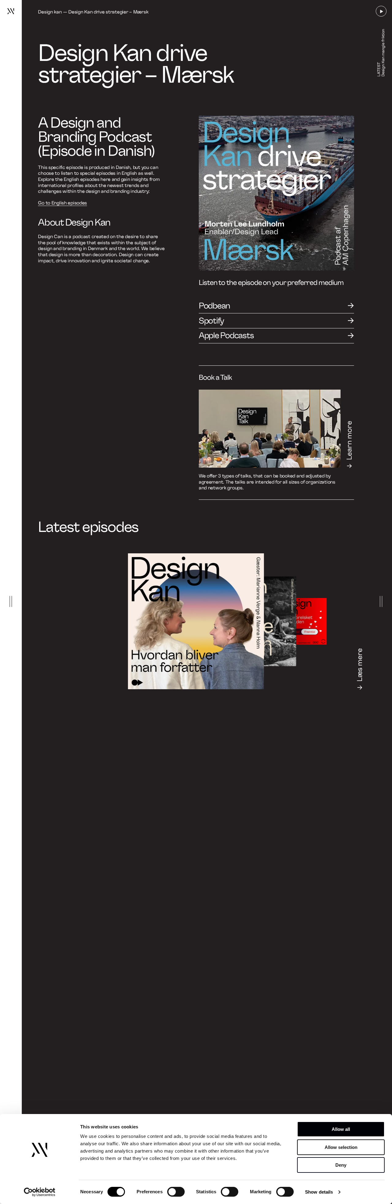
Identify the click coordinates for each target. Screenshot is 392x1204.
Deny (340, 1165)
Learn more (349, 440)
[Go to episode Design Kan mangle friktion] (251, 621)
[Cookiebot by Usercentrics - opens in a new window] (39, 1192)
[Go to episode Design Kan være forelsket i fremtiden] (303, 621)
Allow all (341, 1129)
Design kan (50, 12)
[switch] (176, 1192)
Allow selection (341, 1147)
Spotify (211, 320)
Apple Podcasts (226, 335)
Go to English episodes (62, 203)
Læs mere (359, 665)
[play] (381, 11)
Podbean (214, 305)
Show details (319, 1192)
